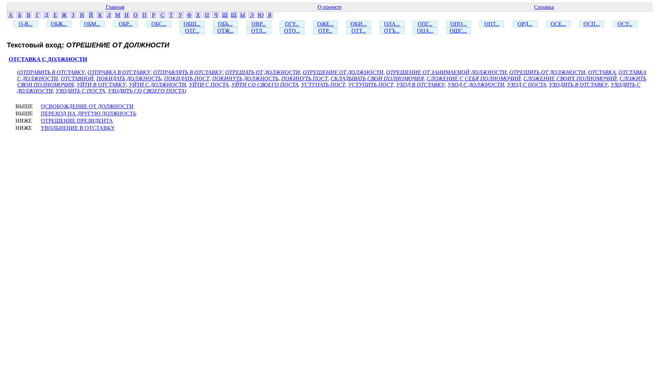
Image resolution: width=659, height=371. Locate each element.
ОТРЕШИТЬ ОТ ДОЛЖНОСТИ (547, 72)
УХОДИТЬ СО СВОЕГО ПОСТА (146, 91)
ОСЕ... (558, 24)
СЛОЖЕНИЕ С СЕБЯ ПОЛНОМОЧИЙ (474, 78)
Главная (115, 7)
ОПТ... (491, 24)
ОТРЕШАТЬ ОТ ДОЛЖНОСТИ (262, 72)
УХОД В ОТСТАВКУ (420, 85)
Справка (544, 7)
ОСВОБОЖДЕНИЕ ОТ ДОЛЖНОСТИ (87, 106)
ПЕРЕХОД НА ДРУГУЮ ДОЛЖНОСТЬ (88, 113)
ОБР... (125, 24)
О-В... (26, 24)
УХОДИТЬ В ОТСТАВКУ (578, 85)
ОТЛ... (258, 31)
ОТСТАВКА (602, 72)
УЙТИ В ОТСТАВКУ (101, 85)
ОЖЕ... (325, 24)
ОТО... (292, 31)
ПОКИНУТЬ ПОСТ (304, 78)
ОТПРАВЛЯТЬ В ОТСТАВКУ (187, 72)
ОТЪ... (392, 31)
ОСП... (591, 24)
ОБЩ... (192, 24)
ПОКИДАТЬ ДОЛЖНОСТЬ (128, 78)
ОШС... (458, 31)
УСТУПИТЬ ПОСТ (370, 85)
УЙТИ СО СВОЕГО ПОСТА (264, 85)
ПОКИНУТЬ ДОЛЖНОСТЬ (245, 78)
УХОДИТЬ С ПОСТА (80, 91)
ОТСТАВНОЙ (77, 78)
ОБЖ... (59, 24)
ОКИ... (358, 24)
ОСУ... (624, 24)
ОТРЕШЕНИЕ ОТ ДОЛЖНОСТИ (343, 72)
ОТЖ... (225, 31)
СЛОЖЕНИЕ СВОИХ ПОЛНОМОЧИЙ (570, 78)
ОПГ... (425, 24)
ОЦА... (425, 31)
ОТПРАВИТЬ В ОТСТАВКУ (52, 72)
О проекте (329, 7)
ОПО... (458, 24)
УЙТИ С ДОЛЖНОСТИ (157, 85)
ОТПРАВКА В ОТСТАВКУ (119, 72)
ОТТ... (358, 31)
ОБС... (158, 24)
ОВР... (259, 24)
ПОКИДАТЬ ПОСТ (186, 78)
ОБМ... (92, 24)
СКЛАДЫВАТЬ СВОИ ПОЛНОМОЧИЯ (377, 78)
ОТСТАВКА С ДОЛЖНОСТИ (48, 59)
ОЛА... (392, 24)
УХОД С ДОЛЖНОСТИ (476, 85)
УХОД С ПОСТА (526, 85)
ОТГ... (192, 31)
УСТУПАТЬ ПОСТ (323, 85)
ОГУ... (292, 24)
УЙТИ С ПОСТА (209, 85)
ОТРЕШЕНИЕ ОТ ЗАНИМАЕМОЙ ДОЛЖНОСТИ (446, 72)
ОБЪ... (225, 24)
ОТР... (325, 31)
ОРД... (525, 24)
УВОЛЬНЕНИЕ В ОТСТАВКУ (78, 128)
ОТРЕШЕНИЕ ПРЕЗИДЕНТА (77, 121)
